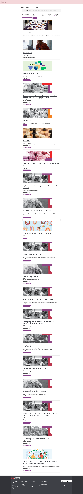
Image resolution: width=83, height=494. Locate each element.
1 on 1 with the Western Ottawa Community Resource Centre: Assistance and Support (40, 462)
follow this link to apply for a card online (52, 10)
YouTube (67, 481)
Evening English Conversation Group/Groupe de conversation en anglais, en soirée (38, 322)
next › (43, 473)
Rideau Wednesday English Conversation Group (38, 299)
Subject (33, 14)
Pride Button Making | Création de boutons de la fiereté (41, 163)
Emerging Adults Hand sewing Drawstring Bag (38, 233)
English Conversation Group (32, 254)
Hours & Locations (24, 481)
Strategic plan (13, 485)
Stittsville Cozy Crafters (30, 277)
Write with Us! (27, 53)
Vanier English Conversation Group (34, 369)
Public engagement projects (44, 484)
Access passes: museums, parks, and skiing (35, 486)
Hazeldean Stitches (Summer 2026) (34, 391)
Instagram (64, 481)
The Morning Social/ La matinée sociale (36, 439)
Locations (49, 14)
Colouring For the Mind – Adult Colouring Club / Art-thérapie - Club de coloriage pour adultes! (40, 97)
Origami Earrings (28, 120)
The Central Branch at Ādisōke (25, 485)
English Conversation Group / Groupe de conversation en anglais (40, 187)
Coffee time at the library (31, 73)
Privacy (62, 483)
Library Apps (70, 481)
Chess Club (26, 141)
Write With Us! (27, 346)
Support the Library (44, 481)
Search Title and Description (25, 14)
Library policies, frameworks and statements (15, 487)
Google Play (69, 481)
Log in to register (25, 238)
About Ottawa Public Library (15, 482)
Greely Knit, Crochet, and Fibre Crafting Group (38, 210)
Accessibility (63, 485)
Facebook (62, 481)
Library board (13, 484)
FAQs (31, 484)
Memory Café (27, 32)
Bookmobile (23, 484)
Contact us (13, 488)
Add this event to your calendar (26, 104)
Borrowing (33, 481)
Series (42, 14)
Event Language (56, 14)
